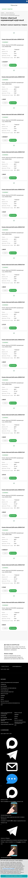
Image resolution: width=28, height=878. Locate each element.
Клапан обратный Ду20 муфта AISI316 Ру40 (13, 339)
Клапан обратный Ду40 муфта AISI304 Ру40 (13, 452)
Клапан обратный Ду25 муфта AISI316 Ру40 (13, 414)
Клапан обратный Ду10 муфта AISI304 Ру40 (13, 76)
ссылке (14, 801)
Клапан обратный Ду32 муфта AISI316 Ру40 (13, 489)
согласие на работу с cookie (8, 868)
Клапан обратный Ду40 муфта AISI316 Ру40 (13, 564)
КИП (2, 704)
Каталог (3, 679)
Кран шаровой (4, 686)
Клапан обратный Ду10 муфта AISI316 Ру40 (13, 264)
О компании (5, 729)
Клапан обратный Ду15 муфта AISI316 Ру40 (13, 227)
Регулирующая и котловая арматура (8, 688)
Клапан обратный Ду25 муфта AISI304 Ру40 (13, 302)
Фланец (2, 697)
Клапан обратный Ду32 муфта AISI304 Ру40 (13, 377)
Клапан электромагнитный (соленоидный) (10, 682)
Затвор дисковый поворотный (7, 691)
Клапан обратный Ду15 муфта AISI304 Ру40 (13, 152)
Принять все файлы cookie (14, 876)
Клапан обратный (4, 689)
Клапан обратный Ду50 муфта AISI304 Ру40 (13, 527)
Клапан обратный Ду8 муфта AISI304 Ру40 (13, 39)
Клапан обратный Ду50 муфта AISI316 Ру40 (13, 602)
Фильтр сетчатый (4, 693)
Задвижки (3, 695)
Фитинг (2, 699)
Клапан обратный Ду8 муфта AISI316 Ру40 (13, 114)
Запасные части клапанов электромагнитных (10, 703)
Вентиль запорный (5, 701)
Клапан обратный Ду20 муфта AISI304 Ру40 (13, 189)
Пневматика (3, 684)
